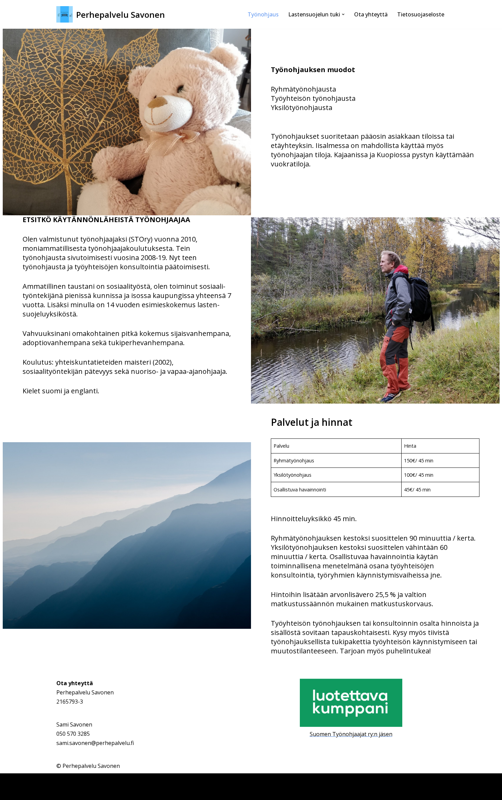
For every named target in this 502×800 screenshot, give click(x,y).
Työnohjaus (263, 14)
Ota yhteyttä (371, 14)
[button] (343, 14)
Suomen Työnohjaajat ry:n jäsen (351, 734)
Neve (63, 791)
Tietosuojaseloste (420, 14)
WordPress (105, 791)
